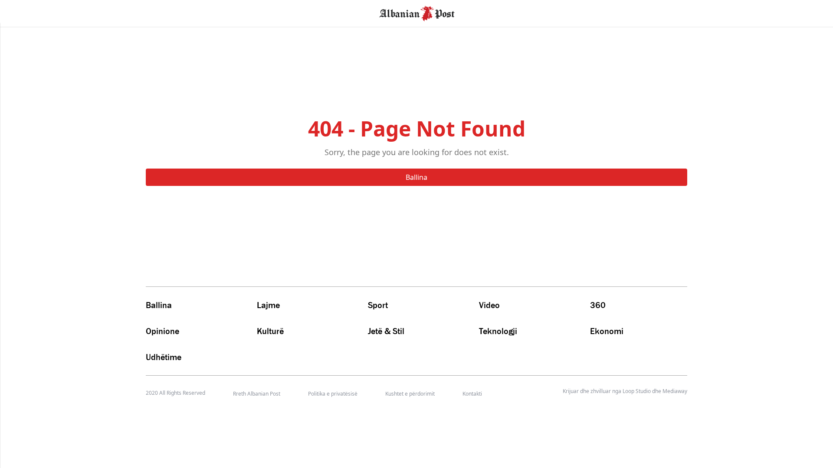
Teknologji (498, 331)
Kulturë (270, 331)
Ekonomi (606, 331)
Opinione (162, 331)
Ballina (416, 177)
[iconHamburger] (22, 12)
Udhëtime (163, 357)
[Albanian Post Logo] (416, 12)
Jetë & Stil (386, 331)
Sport (378, 305)
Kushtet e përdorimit (410, 393)
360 (598, 305)
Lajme (268, 305)
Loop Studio (637, 391)
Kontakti (472, 393)
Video (489, 305)
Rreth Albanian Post (256, 393)
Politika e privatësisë (332, 393)
